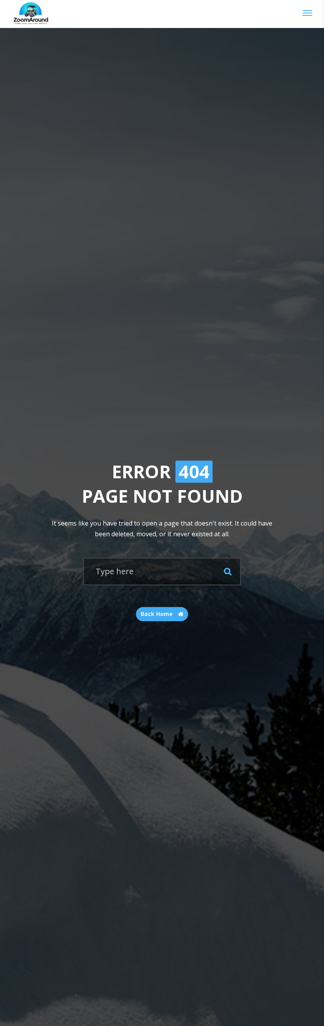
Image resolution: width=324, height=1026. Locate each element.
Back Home (157, 614)
